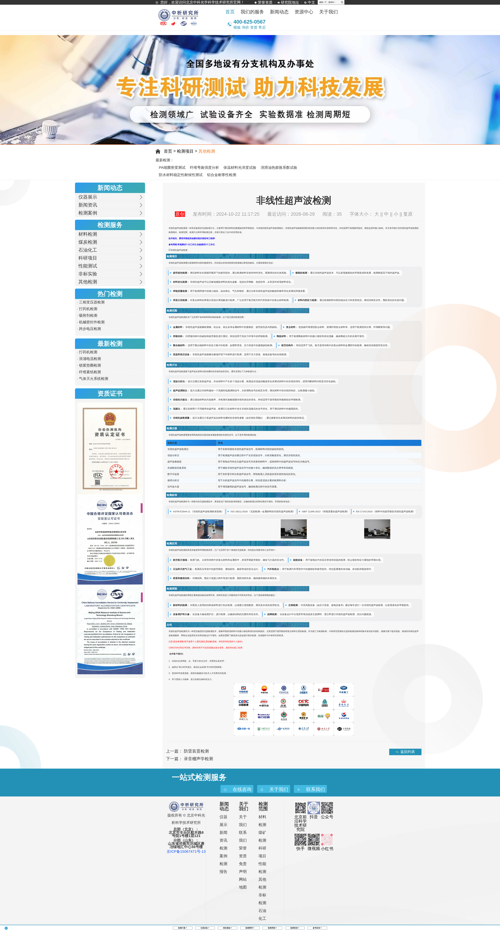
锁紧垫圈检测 (90, 365)
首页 (230, 11)
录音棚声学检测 (198, 758)
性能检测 (262, 868)
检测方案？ (182, 928)
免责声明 (243, 868)
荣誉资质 (265, 2)
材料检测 (87, 234)
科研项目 (87, 258)
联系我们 (243, 836)
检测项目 (185, 151)
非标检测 (262, 899)
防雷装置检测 (196, 751)
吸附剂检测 (88, 315)
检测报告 (223, 868)
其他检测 (206, 151)
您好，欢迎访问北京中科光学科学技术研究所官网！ (201, 2)
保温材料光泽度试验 (239, 168)
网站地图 (243, 883)
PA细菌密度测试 (172, 168)
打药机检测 (88, 309)
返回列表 (407, 752)
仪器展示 (87, 197)
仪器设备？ (205, 928)
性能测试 (87, 266)
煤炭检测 (87, 242)
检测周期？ (272, 928)
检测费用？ (250, 928)
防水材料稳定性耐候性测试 (181, 175)
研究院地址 (290, 2)
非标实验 (87, 273)
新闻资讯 (87, 205)
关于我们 (243, 821)
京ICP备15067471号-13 (186, 851)
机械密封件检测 (92, 322)
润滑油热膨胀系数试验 (279, 168)
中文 (311, 2)
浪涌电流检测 (90, 359)
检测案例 (87, 213)
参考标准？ (317, 928)
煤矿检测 (262, 836)
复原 (408, 214)
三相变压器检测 (92, 302)
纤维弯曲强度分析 (204, 168)
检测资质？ (294, 928)
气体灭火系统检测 (93, 379)
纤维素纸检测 (90, 372)
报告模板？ (227, 928)
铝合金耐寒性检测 (221, 175)
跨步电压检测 (90, 329)
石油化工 (87, 250)
